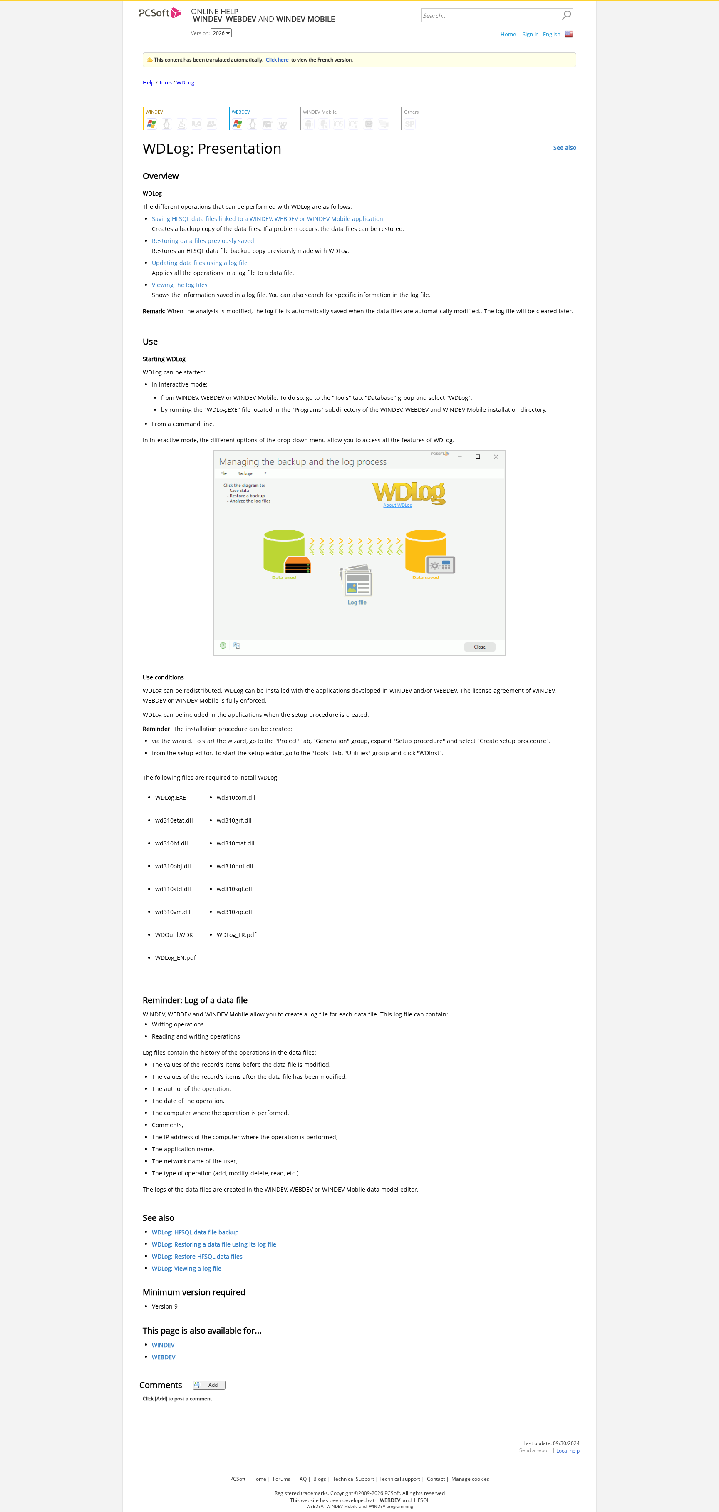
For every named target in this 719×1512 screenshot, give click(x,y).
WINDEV (163, 1345)
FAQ (302, 1478)
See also (564, 147)
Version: (201, 33)
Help (148, 82)
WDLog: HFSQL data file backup (195, 1232)
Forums (281, 1478)
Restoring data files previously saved (203, 241)
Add (213, 1384)
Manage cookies (470, 1478)
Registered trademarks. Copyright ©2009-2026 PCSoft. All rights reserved (360, 1493)
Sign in (531, 34)
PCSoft (237, 1478)
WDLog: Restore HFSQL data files (197, 1256)
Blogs (319, 1478)
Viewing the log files (180, 285)
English (551, 34)
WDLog (185, 82)
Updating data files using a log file (200, 263)
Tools (165, 82)
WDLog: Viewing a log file (186, 1268)
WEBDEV (163, 1357)
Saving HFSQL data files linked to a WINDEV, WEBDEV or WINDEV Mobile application (267, 219)
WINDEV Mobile (342, 1506)
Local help (568, 1450)
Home (508, 34)
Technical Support (353, 1478)
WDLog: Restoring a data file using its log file (214, 1244)
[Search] (566, 15)
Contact (436, 1478)
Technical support (399, 1478)
